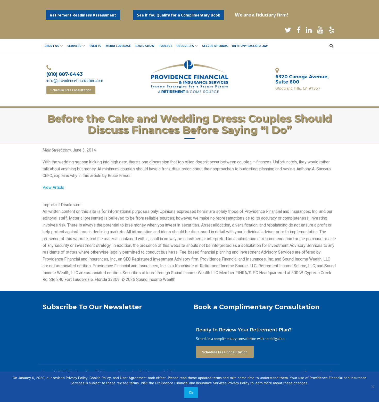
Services (74, 45)
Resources (185, 45)
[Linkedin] (309, 31)
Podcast (165, 45)
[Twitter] (288, 31)
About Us (52, 45)
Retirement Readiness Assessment (83, 15)
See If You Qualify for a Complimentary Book (178, 15)
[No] (372, 386)
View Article (53, 187)
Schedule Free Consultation (71, 90)
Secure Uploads (215, 45)
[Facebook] (298, 31)
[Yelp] (331, 31)
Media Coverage (118, 45)
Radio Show (144, 45)
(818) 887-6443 (64, 74)
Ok (191, 392)
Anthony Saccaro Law (250, 45)
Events (95, 45)
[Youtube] (320, 31)
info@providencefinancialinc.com (74, 80)
